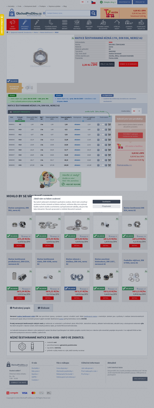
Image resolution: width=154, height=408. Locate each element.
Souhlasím (106, 201)
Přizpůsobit (106, 206)
